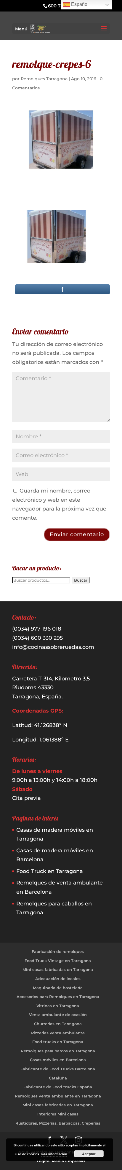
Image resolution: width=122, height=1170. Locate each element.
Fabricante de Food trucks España (57, 1086)
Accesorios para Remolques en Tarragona (58, 996)
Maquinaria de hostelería (58, 987)
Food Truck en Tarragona (49, 871)
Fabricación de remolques (58, 951)
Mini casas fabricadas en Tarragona (58, 969)
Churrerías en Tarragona (58, 1023)
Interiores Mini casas (57, 1114)
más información (54, 1154)
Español (79, 4)
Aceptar (89, 1153)
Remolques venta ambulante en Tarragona (58, 1096)
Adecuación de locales (58, 978)
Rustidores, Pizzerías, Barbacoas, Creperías (57, 1123)
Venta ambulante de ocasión (58, 1014)
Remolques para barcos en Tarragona (58, 1050)
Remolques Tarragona (44, 78)
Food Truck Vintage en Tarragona (58, 960)
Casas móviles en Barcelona (58, 1059)
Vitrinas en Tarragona (57, 1005)
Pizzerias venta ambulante (58, 1032)
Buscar (80, 580)
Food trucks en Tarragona (57, 1041)
